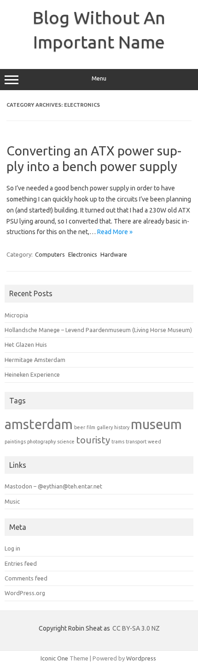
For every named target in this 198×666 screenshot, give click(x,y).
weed (154, 441)
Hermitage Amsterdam (35, 359)
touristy (93, 440)
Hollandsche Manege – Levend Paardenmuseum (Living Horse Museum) (98, 330)
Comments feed (26, 578)
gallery (105, 427)
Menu (99, 78)
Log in (12, 548)
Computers (50, 254)
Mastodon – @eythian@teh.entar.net (53, 486)
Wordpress (141, 658)
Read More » (115, 231)
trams (117, 441)
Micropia (16, 315)
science (66, 441)
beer (79, 427)
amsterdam (39, 424)
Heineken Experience (32, 374)
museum (156, 424)
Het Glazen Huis (26, 344)
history (121, 427)
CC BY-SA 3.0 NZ (136, 628)
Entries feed (21, 563)
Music (12, 501)
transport (136, 441)
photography (41, 441)
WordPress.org (25, 593)
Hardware (113, 254)
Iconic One (54, 658)
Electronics (82, 254)
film (91, 427)
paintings (15, 441)
